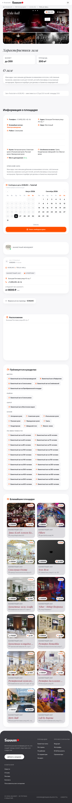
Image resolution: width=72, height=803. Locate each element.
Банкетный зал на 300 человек (21, 469)
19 (16, 212)
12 (16, 208)
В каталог (7, 3)
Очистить (36, 224)
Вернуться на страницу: (21, 301)
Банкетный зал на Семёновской (48, 383)
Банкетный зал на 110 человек (48, 450)
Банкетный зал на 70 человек (47, 440)
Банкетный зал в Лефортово (52, 378)
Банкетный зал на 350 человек (48, 469)
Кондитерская (15, 426)
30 (33, 216)
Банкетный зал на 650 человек (48, 484)
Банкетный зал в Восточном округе (23, 407)
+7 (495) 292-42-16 (23, 119)
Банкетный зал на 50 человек (47, 435)
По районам (41, 751)
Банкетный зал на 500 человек (21, 479)
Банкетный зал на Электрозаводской (23, 378)
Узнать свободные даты (37, 229)
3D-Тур (50, 12)
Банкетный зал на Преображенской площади (25, 388)
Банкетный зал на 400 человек (21, 474)
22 (29, 212)
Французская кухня (33, 421)
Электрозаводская (14, 127)
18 (12, 212)
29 (29, 216)
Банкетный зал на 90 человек (47, 445)
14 (24, 208)
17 (7, 212)
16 (33, 208)
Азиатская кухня (33, 416)
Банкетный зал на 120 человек (20, 455)
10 (7, 208)
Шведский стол (31, 426)
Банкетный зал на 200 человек (21, 464)
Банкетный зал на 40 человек (20, 435)
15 (29, 208)
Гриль (48, 421)
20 (20, 212)
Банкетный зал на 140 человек (21, 459)
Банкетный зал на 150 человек (48, 459)
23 (33, 212)
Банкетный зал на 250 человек (48, 464)
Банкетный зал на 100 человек (21, 450)
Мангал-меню (48, 426)
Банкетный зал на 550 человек (48, 479)
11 (11, 208)
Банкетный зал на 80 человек (20, 445)
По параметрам (42, 754)
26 (16, 216)
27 (20, 216)
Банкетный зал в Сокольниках (20, 383)
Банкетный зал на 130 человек (47, 455)
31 (7, 220)
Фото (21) (62, 12)
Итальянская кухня (52, 416)
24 (8, 216)
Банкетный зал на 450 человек (48, 474)
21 (24, 212)
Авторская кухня (16, 416)
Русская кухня (15, 421)
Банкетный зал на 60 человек (20, 440)
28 (25, 216)
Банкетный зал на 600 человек (21, 484)
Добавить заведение (14, 757)
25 (12, 216)
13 (20, 208)
